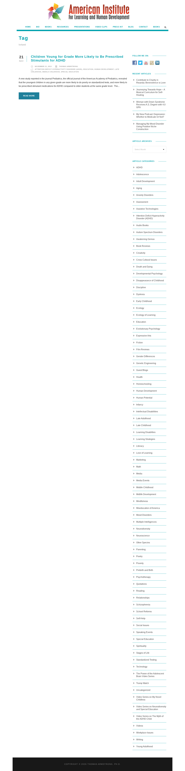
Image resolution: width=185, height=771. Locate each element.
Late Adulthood (143, 418)
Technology (141, 667)
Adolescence (142, 174)
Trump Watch (142, 683)
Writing (139, 739)
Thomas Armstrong (68, 66)
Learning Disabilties (145, 432)
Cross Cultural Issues (146, 260)
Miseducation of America (148, 508)
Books (48, 27)
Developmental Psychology (149, 273)
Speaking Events (144, 632)
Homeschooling (143, 384)
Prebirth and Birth (144, 570)
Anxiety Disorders (144, 195)
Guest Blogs (142, 370)
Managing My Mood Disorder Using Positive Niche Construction (150, 126)
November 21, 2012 (43, 66)
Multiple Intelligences (146, 522)
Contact (143, 27)
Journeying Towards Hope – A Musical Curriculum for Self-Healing (150, 92)
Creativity (140, 253)
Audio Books (142, 225)
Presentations (82, 27)
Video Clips (101, 27)
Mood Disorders (144, 515)
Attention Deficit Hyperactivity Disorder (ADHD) (58, 69)
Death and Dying (144, 267)
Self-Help (140, 618)
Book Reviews (143, 246)
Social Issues (142, 625)
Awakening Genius (145, 239)
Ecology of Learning (145, 315)
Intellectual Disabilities (147, 411)
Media (139, 473)
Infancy (139, 404)
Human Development (104, 69)
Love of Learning (144, 453)
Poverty (140, 563)
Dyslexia (140, 294)
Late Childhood (143, 425)
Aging (139, 188)
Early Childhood (144, 301)
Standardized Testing (146, 660)
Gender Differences (145, 356)
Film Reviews (142, 349)
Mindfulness (142, 501)
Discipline (141, 287)
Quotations (141, 584)
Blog (131, 27)
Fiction (139, 342)
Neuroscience (143, 536)
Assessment (142, 202)
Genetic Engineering (146, 363)
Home (28, 27)
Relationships (143, 598)
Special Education (70, 72)
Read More (29, 96)
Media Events (142, 480)
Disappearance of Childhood (150, 280)
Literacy (140, 446)
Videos (139, 726)
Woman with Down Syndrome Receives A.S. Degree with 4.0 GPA (150, 104)
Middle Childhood (51, 72)
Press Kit (118, 27)
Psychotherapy (143, 577)
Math (138, 467)
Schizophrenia (143, 604)
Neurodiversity (143, 529)
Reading (140, 591)
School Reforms (144, 611)
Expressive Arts (143, 336)
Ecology (140, 308)
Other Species (143, 542)
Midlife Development (146, 494)
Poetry (139, 556)
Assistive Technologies (147, 209)
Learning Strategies (145, 439)
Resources (63, 27)
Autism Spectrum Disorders (149, 232)
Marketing (141, 460)
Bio (38, 27)
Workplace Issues (144, 733)
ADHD (139, 167)
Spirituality (141, 646)
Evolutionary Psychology (148, 329)
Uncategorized (143, 690)
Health (139, 377)
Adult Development (145, 181)
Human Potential (144, 398)
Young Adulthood (144, 746)
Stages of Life (142, 653)
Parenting (141, 549)
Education (88, 69)
